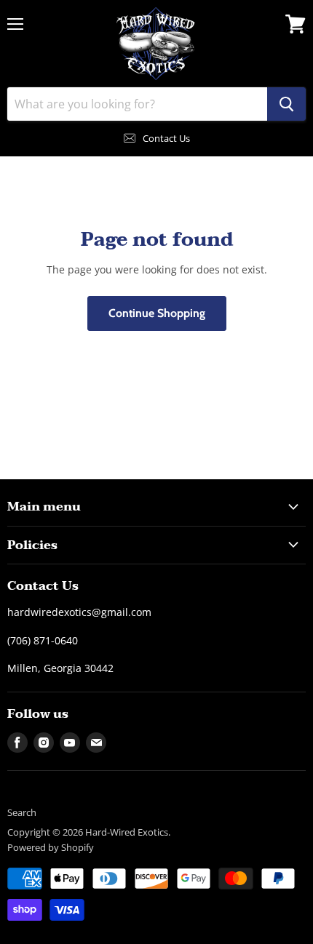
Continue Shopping (156, 313)
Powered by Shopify (50, 847)
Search (21, 812)
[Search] (286, 104)
